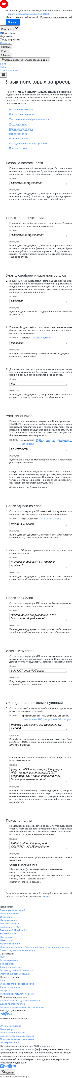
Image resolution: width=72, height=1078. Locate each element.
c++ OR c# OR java (51, 518)
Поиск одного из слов (21, 128)
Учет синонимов (18, 124)
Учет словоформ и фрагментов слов (29, 119)
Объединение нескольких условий (28, 143)
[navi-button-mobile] (3, 75)
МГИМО (40, 439)
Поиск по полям (18, 148)
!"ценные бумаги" (42, 337)
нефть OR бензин (30, 518)
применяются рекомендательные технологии (27, 1047)
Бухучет (50, 439)
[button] (3, 63)
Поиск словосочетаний (21, 114)
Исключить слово (18, 138)
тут (47, 895)
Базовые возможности (21, 109)
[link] (6, 55)
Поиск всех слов (18, 133)
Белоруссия (27, 443)
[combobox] (7, 1072)
